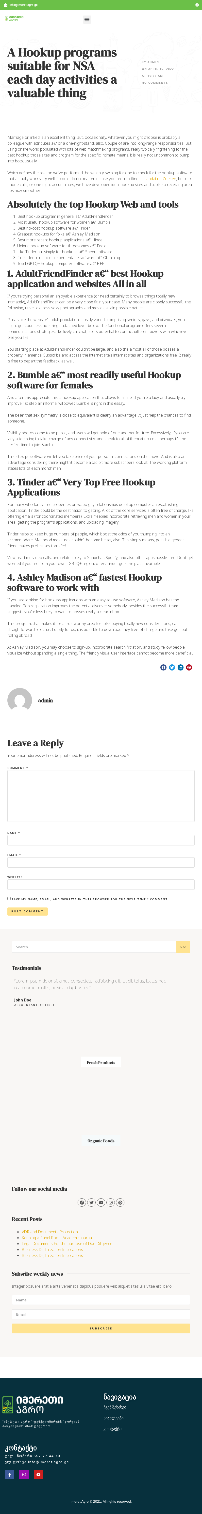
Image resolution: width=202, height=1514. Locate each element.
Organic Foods (101, 1140)
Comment (17, 767)
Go (183, 947)
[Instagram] (110, 1202)
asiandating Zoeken (158, 178)
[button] (87, 20)
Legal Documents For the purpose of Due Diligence (67, 1243)
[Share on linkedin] (181, 667)
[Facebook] (197, 4)
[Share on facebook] (163, 667)
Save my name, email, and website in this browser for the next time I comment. (90, 899)
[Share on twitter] (172, 667)
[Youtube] (38, 1474)
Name (13, 832)
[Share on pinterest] (189, 667)
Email (14, 855)
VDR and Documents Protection (50, 1231)
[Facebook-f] (9, 1474)
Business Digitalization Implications (52, 1249)
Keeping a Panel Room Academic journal (57, 1237)
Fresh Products (101, 1062)
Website (15, 877)
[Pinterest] (120, 1202)
